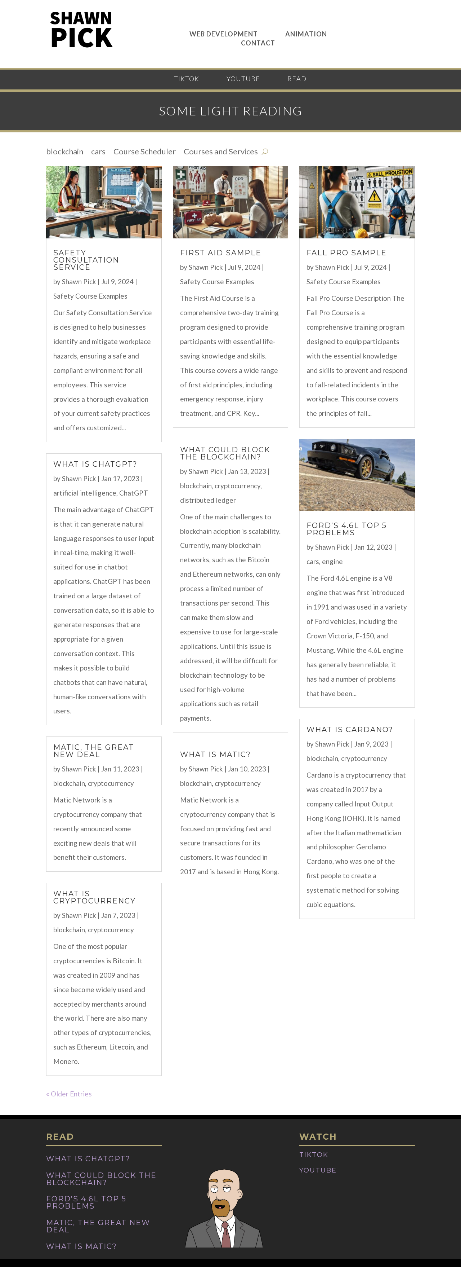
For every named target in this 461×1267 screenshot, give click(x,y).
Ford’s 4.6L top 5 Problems (346, 529)
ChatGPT (133, 493)
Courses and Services (221, 152)
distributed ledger (208, 500)
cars (98, 152)
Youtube (318, 1170)
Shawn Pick (79, 281)
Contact (258, 42)
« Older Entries (69, 1094)
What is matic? (215, 754)
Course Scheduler (144, 152)
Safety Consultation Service (86, 260)
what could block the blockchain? (225, 453)
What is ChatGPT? (95, 464)
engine (332, 561)
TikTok (313, 1155)
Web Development (223, 33)
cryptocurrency (111, 783)
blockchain (64, 152)
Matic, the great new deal (93, 751)
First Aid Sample (220, 252)
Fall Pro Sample (346, 252)
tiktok (186, 79)
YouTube (243, 79)
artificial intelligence (84, 493)
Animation (306, 33)
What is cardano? (349, 729)
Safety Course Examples (90, 296)
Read (296, 79)
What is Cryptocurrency (94, 897)
